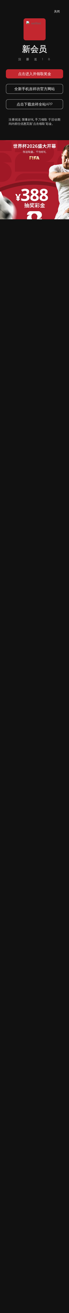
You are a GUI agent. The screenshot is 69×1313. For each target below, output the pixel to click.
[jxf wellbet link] (34, 179)
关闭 (57, 11)
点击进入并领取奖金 (34, 73)
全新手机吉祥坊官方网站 (34, 88)
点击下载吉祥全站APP (35, 104)
